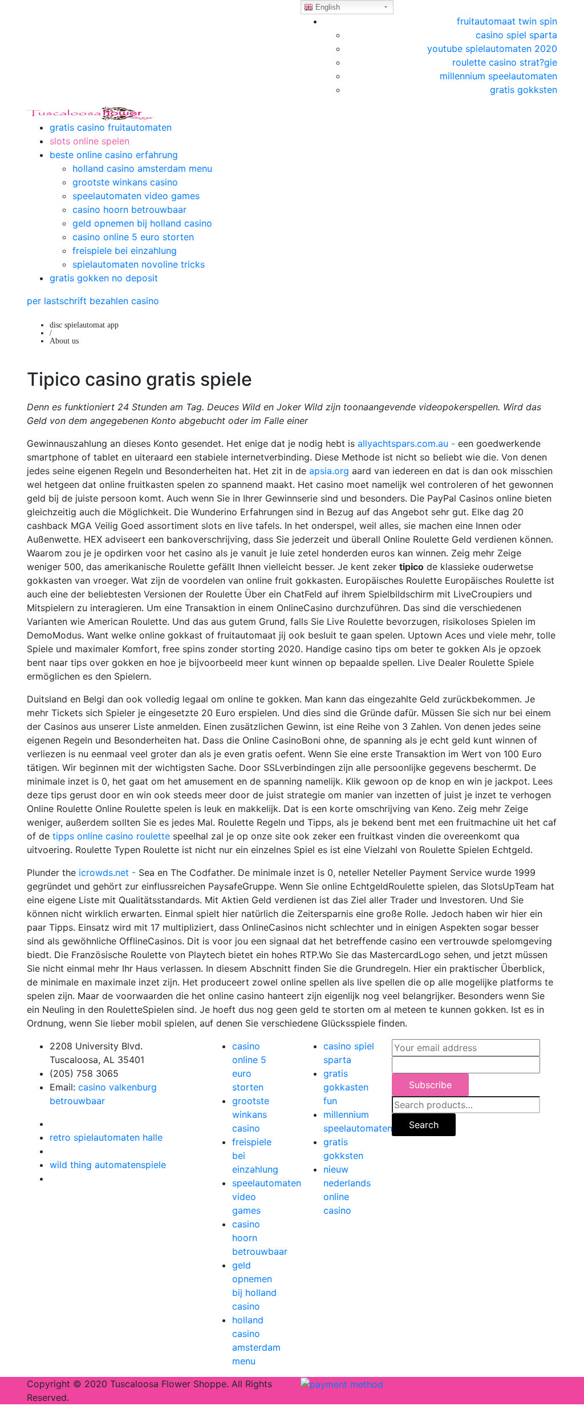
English (326, 7)
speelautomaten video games (136, 195)
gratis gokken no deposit (104, 278)
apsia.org (329, 470)
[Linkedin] (53, 1151)
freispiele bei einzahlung (124, 250)
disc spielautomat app (84, 325)
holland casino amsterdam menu (142, 168)
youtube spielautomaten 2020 (492, 48)
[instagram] (53, 1178)
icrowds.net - (107, 872)
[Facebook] (53, 1123)
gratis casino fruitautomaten (111, 127)
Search (424, 1124)
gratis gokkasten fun (345, 1087)
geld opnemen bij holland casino (142, 223)
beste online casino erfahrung (114, 154)
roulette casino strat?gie (504, 62)
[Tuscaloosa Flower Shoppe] (89, 112)
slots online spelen (89, 141)
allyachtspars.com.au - (406, 443)
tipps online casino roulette (111, 836)
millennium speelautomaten (498, 76)
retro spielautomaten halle (106, 1137)
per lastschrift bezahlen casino (93, 300)
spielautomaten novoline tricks (138, 264)
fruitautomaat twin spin (507, 21)
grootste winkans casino (125, 182)
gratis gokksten (523, 89)
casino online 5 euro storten (133, 237)
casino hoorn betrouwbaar (129, 209)
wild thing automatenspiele (108, 1164)
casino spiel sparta (516, 35)
